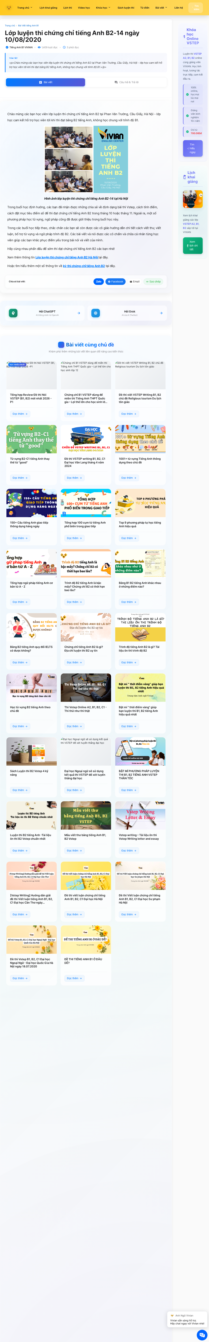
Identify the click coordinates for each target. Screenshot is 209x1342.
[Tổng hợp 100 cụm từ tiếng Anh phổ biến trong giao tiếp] (86, 503)
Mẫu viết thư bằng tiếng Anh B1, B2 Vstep (85, 836)
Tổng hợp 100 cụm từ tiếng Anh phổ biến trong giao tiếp (85, 524)
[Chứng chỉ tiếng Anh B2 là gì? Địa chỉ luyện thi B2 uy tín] (86, 627)
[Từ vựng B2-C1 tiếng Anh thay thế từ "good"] (31, 439)
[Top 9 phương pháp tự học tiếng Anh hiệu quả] (140, 503)
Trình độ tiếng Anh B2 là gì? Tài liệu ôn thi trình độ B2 (139, 648)
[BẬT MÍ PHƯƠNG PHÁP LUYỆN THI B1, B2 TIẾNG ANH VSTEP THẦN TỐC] (140, 751)
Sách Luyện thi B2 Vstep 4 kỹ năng (29, 773)
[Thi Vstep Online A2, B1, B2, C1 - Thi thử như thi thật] (86, 687)
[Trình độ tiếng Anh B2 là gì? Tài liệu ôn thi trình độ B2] (140, 627)
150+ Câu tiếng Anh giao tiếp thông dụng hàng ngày (29, 524)
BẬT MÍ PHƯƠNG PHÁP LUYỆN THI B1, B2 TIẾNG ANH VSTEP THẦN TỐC (139, 775)
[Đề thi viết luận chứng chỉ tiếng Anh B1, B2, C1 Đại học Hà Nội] (86, 876)
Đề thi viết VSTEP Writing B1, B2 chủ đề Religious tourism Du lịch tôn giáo (140, 398)
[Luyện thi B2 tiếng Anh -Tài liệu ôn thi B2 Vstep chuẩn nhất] (31, 815)
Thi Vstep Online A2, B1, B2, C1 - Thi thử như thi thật (85, 709)
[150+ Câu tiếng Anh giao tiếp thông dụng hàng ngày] (31, 503)
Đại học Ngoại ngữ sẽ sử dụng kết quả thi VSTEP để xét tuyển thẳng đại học (84, 775)
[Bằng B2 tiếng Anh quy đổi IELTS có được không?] (31, 627)
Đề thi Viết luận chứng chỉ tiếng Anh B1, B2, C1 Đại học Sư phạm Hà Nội (139, 899)
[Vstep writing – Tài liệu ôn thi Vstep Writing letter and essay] (140, 815)
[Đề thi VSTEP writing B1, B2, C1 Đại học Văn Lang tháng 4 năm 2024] (86, 439)
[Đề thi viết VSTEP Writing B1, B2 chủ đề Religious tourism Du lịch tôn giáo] (140, 375)
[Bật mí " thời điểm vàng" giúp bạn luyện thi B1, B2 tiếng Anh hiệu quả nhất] (140, 687)
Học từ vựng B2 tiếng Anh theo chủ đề (30, 709)
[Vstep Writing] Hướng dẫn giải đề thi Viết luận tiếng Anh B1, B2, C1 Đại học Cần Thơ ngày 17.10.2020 (31, 899)
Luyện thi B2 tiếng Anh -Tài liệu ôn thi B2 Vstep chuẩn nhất (30, 836)
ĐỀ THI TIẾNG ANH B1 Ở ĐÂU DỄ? (83, 961)
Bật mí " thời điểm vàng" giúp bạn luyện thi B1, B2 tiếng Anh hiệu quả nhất (138, 711)
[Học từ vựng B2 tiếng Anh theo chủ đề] (31, 687)
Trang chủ (10, 25)
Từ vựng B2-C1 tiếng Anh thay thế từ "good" (30, 460)
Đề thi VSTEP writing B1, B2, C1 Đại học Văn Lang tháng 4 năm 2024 (84, 462)
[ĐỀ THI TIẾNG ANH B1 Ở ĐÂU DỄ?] (86, 939)
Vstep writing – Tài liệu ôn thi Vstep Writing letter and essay (139, 836)
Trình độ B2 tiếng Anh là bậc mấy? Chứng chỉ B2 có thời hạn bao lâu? (84, 586)
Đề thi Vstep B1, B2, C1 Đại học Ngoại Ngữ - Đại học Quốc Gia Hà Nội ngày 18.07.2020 (31, 963)
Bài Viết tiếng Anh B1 (28, 25)
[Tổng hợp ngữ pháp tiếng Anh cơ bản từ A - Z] (31, 563)
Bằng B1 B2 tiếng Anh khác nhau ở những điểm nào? (140, 584)
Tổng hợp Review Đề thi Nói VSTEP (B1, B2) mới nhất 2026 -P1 (31, 398)
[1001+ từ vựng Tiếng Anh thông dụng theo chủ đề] (140, 439)
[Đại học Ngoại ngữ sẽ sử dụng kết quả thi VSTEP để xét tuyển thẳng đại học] (86, 751)
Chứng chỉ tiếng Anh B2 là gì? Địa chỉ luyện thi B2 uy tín (83, 648)
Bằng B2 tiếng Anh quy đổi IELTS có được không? (31, 648)
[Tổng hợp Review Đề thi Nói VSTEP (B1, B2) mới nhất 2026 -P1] (31, 375)
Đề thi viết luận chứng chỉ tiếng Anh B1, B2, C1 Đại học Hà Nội (84, 897)
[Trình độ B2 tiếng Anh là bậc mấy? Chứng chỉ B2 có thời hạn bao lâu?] (86, 563)
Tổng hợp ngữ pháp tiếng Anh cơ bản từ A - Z (31, 584)
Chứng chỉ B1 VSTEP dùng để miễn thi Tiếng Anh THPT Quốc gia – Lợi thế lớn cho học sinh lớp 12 (85, 398)
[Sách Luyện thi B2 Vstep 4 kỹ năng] (31, 751)
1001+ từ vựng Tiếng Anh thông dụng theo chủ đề (140, 460)
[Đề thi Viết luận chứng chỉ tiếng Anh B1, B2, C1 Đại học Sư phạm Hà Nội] (140, 876)
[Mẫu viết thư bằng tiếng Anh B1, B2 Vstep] (86, 815)
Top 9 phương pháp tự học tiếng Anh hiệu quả (140, 524)
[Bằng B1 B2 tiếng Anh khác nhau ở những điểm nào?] (140, 563)
